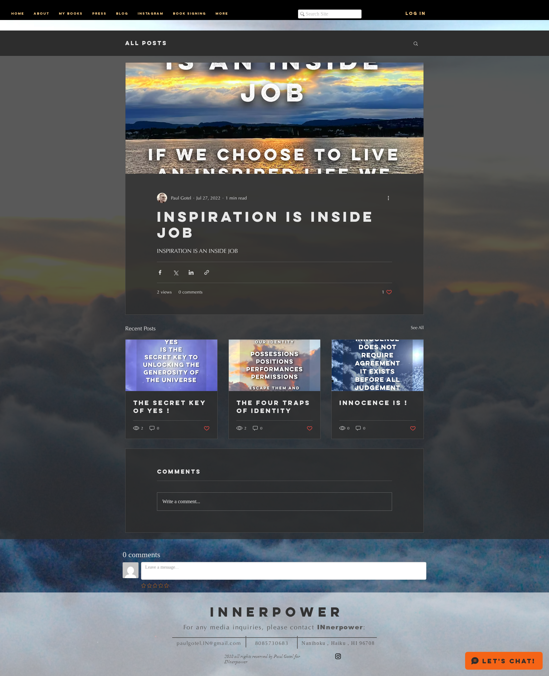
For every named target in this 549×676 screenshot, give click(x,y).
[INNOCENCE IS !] (378, 365)
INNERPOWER (277, 612)
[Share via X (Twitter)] (176, 272)
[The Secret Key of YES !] (171, 365)
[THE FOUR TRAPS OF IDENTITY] (275, 365)
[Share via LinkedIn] (191, 272)
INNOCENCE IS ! (373, 403)
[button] (416, 43)
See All (417, 327)
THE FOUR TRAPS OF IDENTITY (273, 407)
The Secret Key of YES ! (169, 407)
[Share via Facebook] (160, 272)
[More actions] (388, 198)
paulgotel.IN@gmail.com (209, 643)
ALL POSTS (146, 43)
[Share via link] (207, 272)
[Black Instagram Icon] (338, 656)
